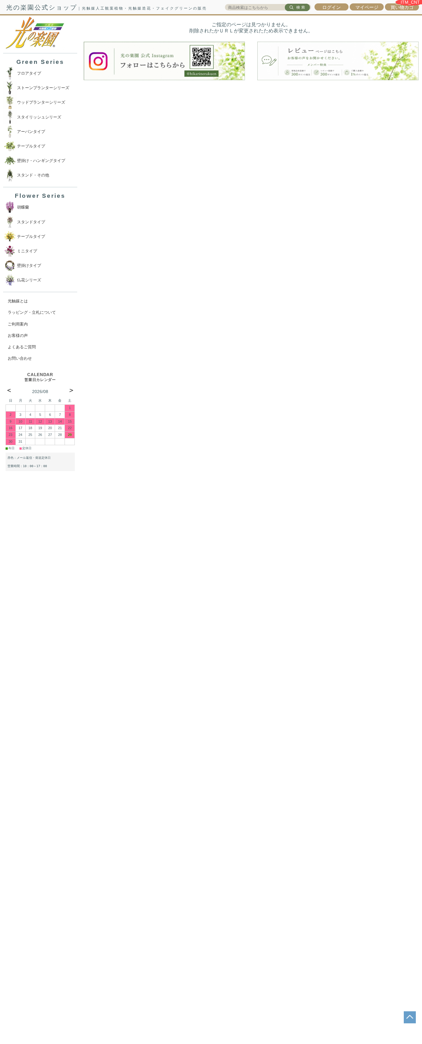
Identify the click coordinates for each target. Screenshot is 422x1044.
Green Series (40, 62)
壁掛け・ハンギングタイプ (41, 160)
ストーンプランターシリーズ (43, 87)
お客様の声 (18, 335)
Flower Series (40, 196)
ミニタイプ (27, 251)
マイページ (366, 7)
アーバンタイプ (31, 131)
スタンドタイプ (31, 222)
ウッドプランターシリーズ (41, 102)
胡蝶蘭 (23, 207)
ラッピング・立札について (32, 312)
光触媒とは (18, 301)
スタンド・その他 (33, 175)
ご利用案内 (18, 324)
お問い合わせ (20, 358)
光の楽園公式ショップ (106, 7)
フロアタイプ (29, 73)
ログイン (331, 7)
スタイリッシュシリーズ (39, 117)
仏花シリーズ (29, 280)
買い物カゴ (402, 7)
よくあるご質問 (22, 347)
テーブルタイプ (31, 146)
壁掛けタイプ (29, 265)
